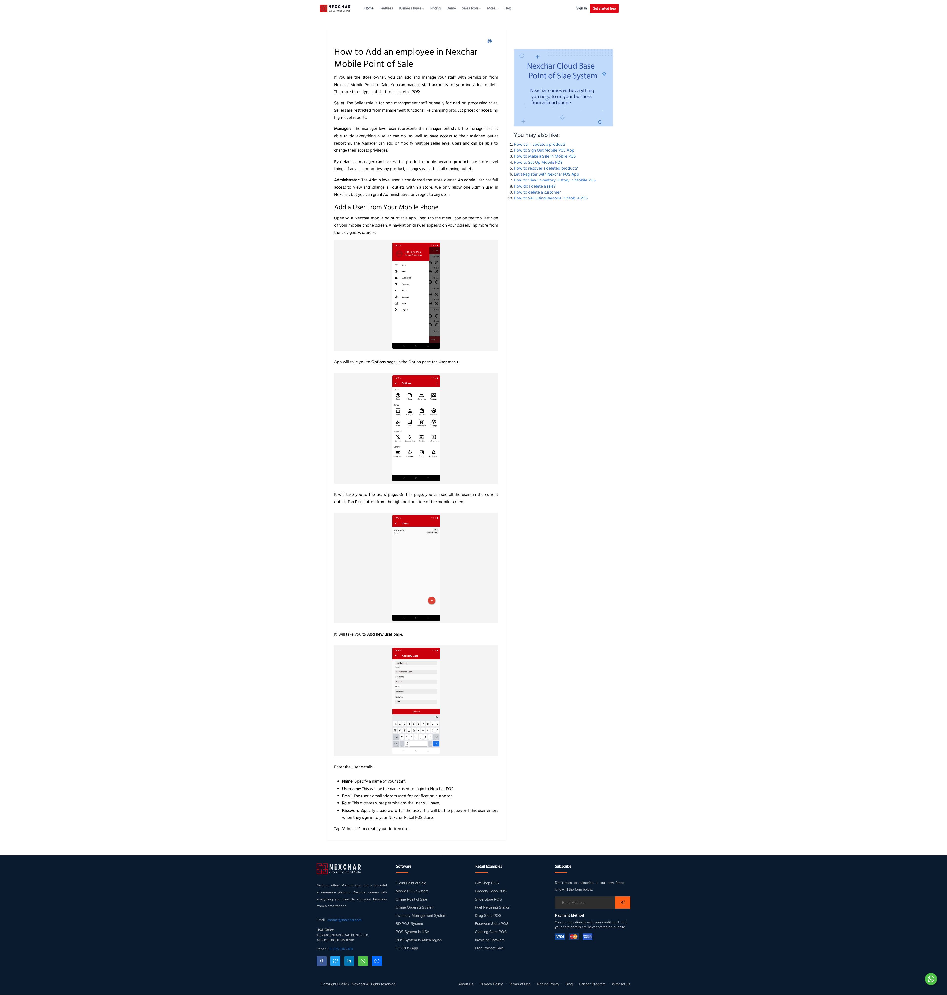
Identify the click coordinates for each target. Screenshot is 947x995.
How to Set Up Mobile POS (538, 162)
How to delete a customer (537, 192)
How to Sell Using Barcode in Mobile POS (551, 198)
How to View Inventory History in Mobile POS (555, 180)
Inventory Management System (421, 916)
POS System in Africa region (419, 940)
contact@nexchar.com (344, 919)
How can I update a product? (540, 144)
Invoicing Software (490, 940)
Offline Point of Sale (411, 899)
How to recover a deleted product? (546, 168)
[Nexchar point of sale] (563, 88)
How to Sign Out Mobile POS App (544, 150)
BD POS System (409, 924)
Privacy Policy (491, 984)
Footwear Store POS (492, 924)
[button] (411, 8)
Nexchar (358, 984)
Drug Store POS (488, 916)
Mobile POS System (412, 891)
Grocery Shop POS (491, 891)
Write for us (621, 984)
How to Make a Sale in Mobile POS (545, 156)
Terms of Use (520, 984)
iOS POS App (407, 948)
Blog (569, 984)
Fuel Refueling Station (492, 907)
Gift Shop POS (487, 883)
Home (369, 8)
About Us (466, 984)
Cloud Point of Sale (411, 883)
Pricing (435, 8)
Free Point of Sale (489, 948)
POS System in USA (412, 932)
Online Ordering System (415, 907)
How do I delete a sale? (535, 186)
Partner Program (592, 984)
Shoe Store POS (488, 899)
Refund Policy (548, 984)
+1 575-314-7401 (341, 948)
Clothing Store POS (491, 932)
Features (386, 8)
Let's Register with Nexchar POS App (546, 174)
